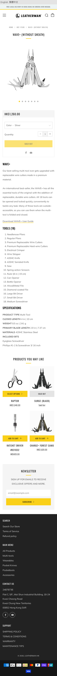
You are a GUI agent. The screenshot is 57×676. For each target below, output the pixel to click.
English (4, 2)
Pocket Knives (10, 565)
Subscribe (27, 501)
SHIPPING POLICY (12, 631)
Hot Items (21, 27)
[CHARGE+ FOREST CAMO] (42, 423)
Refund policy (10, 536)
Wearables (8, 560)
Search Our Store (11, 526)
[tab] (19, 101)
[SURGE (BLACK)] (42, 378)
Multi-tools (8, 555)
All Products (9, 550)
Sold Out (42, 394)
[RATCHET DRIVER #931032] (15, 423)
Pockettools (8, 570)
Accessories (8, 575)
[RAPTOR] (15, 378)
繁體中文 (13, 2)
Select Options (13, 394)
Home (11, 27)
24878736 (8, 589)
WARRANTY (9, 641)
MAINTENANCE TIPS (13, 646)
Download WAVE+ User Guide (18, 221)
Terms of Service (11, 531)
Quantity (9, 134)
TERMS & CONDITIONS (14, 636)
